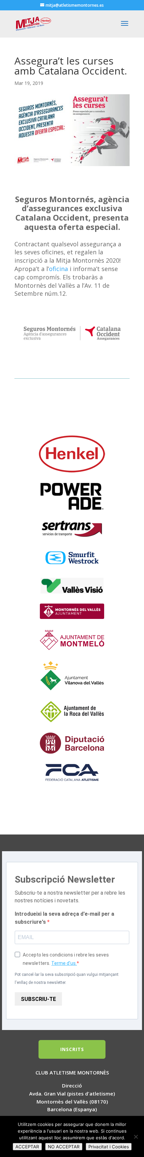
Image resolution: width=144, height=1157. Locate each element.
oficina (58, 269)
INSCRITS (72, 1049)
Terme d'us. (64, 963)
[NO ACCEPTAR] (135, 1136)
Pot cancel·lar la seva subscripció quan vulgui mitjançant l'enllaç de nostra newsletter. (67, 978)
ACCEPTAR (27, 1146)
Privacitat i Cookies (108, 1146)
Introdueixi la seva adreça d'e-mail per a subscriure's (64, 918)
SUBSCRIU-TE (38, 999)
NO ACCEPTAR (64, 1146)
